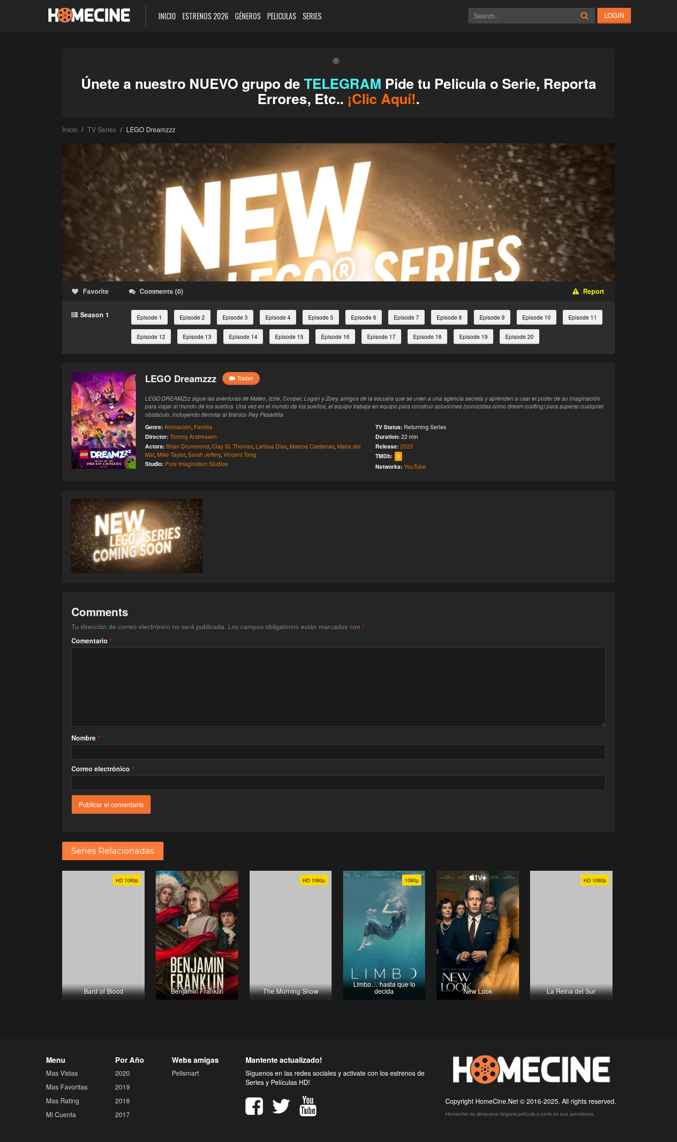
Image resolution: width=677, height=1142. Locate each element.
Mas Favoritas (67, 1086)
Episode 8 (449, 317)
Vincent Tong (239, 454)
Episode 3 (235, 317)
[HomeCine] (89, 15)
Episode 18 (427, 336)
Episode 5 (320, 317)
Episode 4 (278, 317)
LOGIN (614, 15)
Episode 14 (243, 336)
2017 (122, 1114)
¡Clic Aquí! (381, 98)
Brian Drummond (187, 446)
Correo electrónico (102, 768)
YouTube (415, 466)
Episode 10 (536, 317)
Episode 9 (492, 317)
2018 (122, 1100)
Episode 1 (149, 317)
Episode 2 (192, 317)
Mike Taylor (171, 454)
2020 (122, 1073)
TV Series (102, 129)
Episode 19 (473, 336)
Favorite (96, 291)
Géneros (248, 16)
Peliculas (281, 16)
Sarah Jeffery (204, 454)
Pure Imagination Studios (196, 463)
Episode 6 (363, 317)
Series (312, 16)
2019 (122, 1086)
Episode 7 (406, 317)
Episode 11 (582, 317)
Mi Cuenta (61, 1114)
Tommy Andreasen (193, 436)
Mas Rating (62, 1100)
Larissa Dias (271, 446)
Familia (203, 427)
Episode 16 (335, 336)
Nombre (85, 737)
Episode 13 (197, 336)
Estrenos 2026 (205, 16)
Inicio (167, 16)
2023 (406, 446)
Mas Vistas (62, 1073)
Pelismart (185, 1073)
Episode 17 (381, 336)
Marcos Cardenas (312, 446)
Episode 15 (289, 336)
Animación (177, 427)
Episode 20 (519, 336)
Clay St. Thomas (232, 446)
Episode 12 (151, 336)
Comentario (91, 640)
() (161, 291)
